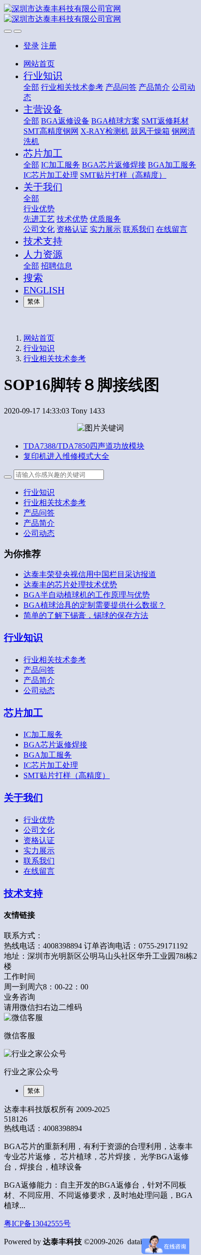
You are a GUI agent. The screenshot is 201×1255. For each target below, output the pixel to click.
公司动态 (39, 533)
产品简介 (39, 523)
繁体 (33, 301)
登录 (31, 45)
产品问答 (39, 513)
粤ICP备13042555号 (37, 1223)
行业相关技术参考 (54, 358)
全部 (31, 87)
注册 (49, 45)
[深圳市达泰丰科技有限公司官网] (100, 14)
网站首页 (39, 64)
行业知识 (39, 348)
